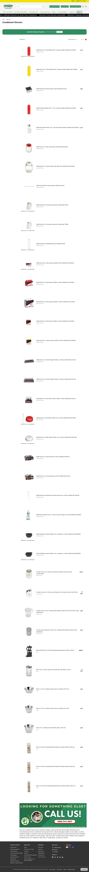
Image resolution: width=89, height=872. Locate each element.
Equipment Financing (14, 860)
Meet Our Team (27, 857)
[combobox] (30, 6)
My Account (40, 847)
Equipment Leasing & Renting (16, 862)
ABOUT (73, 1)
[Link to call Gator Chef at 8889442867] (53, 815)
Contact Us (26, 851)
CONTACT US (79, 1)
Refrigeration (33, 12)
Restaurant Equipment (20, 12)
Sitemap (64, 869)
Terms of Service (41, 857)
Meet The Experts (8, 12)
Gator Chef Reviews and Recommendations (29, 859)
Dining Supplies (13, 855)
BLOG (84, 1)
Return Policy (41, 851)
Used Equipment (62, 12)
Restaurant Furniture (14, 857)
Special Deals (13, 858)
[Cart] (85, 6)
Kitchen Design (13, 847)
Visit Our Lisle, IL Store (29, 849)
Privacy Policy (41, 855)
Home (3, 19)
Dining (54, 12)
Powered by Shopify (71, 869)
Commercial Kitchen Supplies (16, 853)
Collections (8, 19)
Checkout (40, 849)
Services (72, 12)
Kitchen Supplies (45, 12)
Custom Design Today (75, 6)
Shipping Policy (41, 853)
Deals (79, 12)
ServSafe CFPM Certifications (30, 855)
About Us (26, 853)
